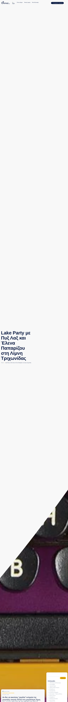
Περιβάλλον (52, 697)
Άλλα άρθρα (52, 684)
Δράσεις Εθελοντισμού (54, 687)
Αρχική (2, 362)
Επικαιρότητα (52, 690)
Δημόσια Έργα (53, 686)
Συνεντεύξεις (52, 700)
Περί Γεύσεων (53, 695)
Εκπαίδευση (52, 689)
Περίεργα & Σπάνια (54, 698)
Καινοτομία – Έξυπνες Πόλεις (56, 693)
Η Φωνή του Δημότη (54, 692)
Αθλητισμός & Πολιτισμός (8, 693)
